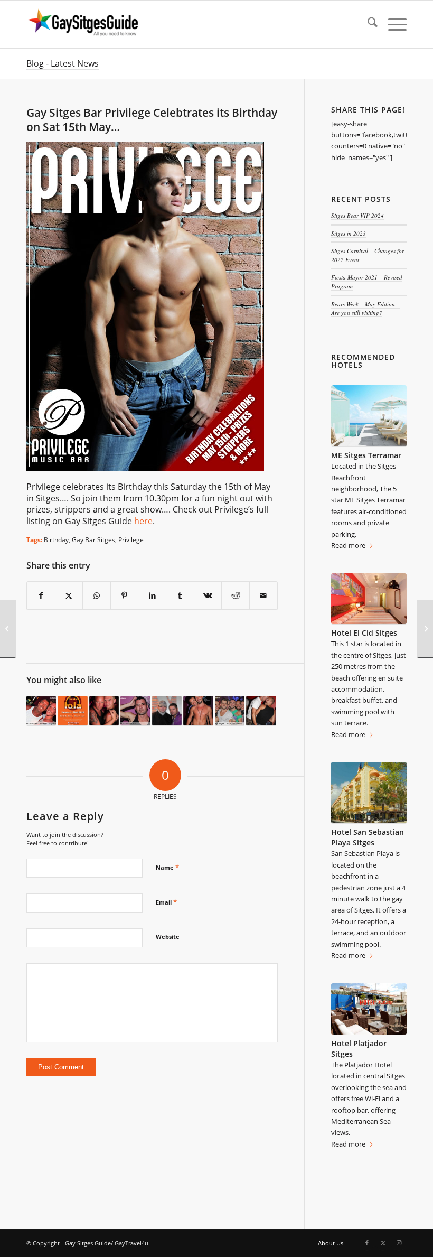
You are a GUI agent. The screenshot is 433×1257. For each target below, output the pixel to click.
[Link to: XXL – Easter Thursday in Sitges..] (167, 711)
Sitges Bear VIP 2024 (357, 215)
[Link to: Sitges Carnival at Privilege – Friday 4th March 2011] (229, 711)
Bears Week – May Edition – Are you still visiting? (365, 308)
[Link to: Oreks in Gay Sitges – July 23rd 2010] (261, 711)
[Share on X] (69, 596)
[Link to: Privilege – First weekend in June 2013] (135, 711)
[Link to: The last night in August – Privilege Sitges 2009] (198, 711)
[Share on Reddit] (235, 596)
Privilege (131, 539)
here (143, 521)
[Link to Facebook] (367, 1243)
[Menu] (392, 24)
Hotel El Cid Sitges (364, 633)
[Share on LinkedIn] (152, 596)
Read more (348, 545)
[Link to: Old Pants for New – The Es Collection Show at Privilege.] (41, 711)
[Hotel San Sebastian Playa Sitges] (369, 793)
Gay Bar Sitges (93, 539)
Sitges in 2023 (348, 233)
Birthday (56, 539)
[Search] (367, 24)
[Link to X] (383, 1243)
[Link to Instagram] (399, 1243)
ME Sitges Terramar (366, 455)
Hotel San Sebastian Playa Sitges (367, 837)
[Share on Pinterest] (124, 596)
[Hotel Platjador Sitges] (369, 1009)
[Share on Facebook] (41, 596)
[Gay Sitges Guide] (84, 24)
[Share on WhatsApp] (96, 596)
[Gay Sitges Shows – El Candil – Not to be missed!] (425, 629)
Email (166, 902)
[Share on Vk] (208, 596)
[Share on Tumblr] (180, 596)
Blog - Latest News (62, 63)
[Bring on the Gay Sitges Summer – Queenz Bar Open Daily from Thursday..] (8, 629)
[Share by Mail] (263, 596)
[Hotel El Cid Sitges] (369, 599)
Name (167, 867)
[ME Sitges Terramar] (369, 416)
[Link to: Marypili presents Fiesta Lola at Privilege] (72, 711)
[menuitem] (367, 24)
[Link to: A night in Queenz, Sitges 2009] (104, 711)
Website (168, 937)
